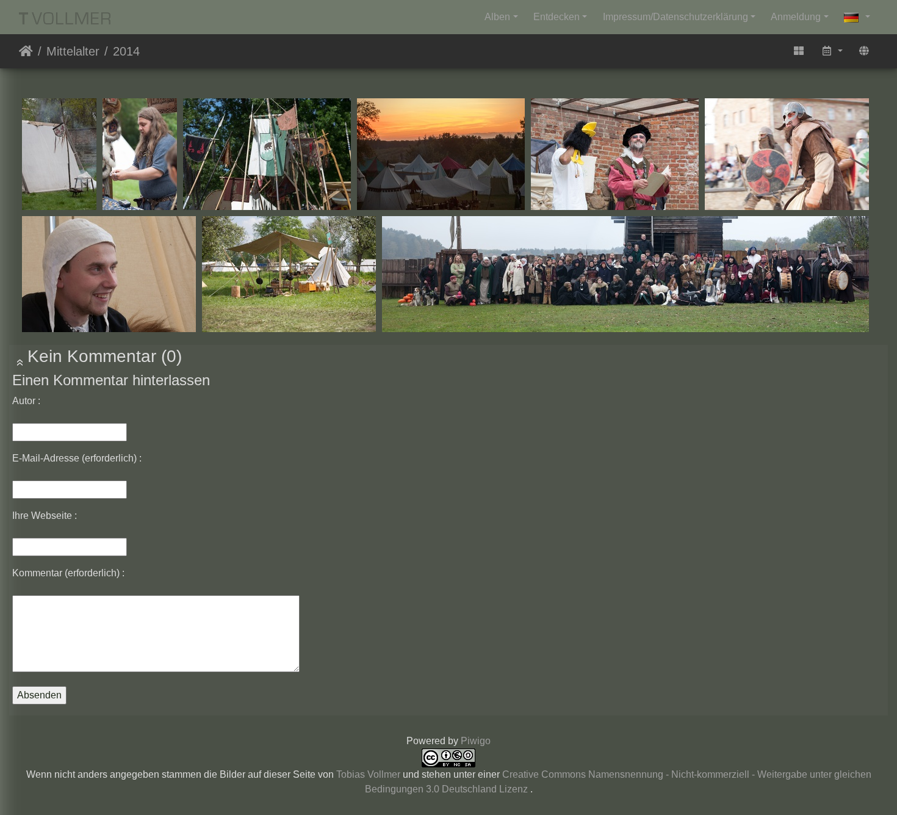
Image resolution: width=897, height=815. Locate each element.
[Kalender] (832, 51)
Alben (497, 17)
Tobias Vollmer (368, 774)
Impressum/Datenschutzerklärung (675, 17)
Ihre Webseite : (44, 515)
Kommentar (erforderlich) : (68, 573)
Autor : (26, 401)
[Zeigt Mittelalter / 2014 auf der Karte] (864, 51)
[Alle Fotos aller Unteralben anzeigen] (799, 51)
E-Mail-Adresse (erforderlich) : (77, 458)
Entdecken (556, 17)
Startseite (26, 51)
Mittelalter (72, 51)
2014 (126, 51)
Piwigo (476, 741)
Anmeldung (796, 17)
